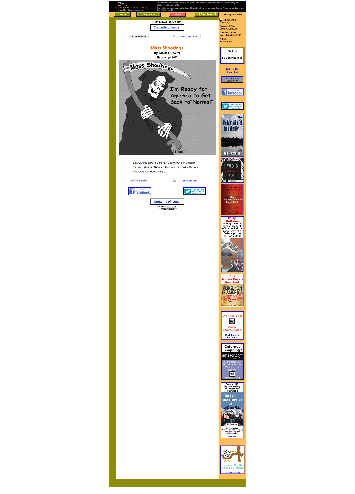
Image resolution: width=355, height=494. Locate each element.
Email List (232, 72)
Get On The (232, 69)
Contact (142, 172)
